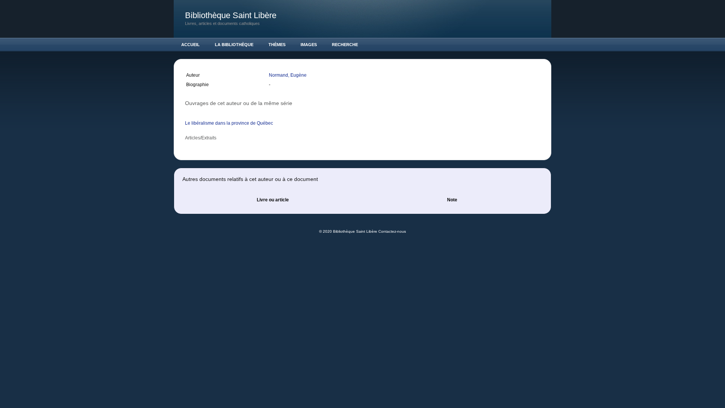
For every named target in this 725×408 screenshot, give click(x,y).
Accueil (190, 44)
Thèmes (276, 44)
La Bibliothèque (234, 44)
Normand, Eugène (288, 75)
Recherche (345, 44)
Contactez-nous (392, 231)
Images (309, 44)
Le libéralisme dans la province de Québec (229, 123)
